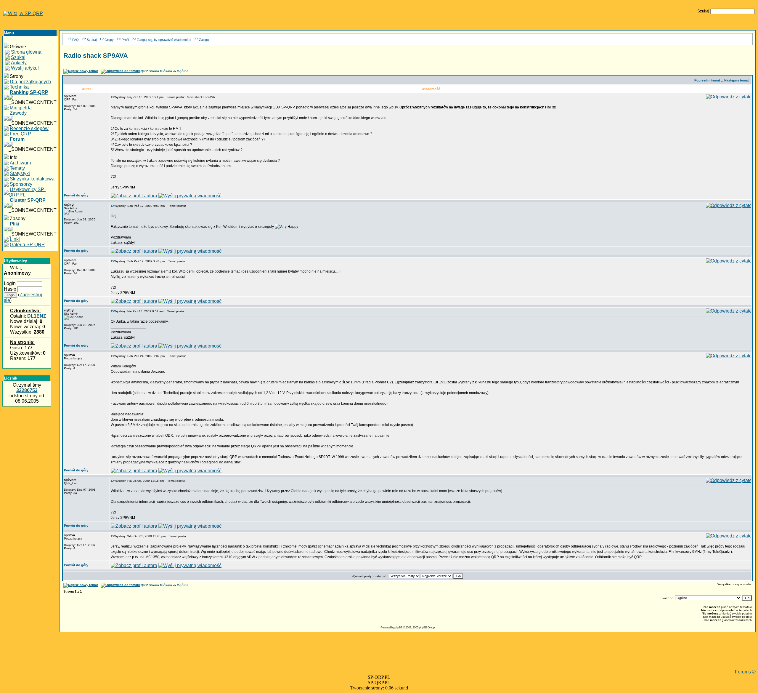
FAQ (75, 39)
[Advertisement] (407, 656)
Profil (125, 39)
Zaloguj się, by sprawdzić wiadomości (164, 39)
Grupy (109, 39)
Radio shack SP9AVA (95, 55)
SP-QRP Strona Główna (153, 71)
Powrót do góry (76, 195)
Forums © (745, 671)
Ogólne (182, 71)
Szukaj (92, 39)
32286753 (27, 390)
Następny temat (736, 80)
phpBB (398, 627)
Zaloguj (204, 39)
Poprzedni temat (707, 80)
